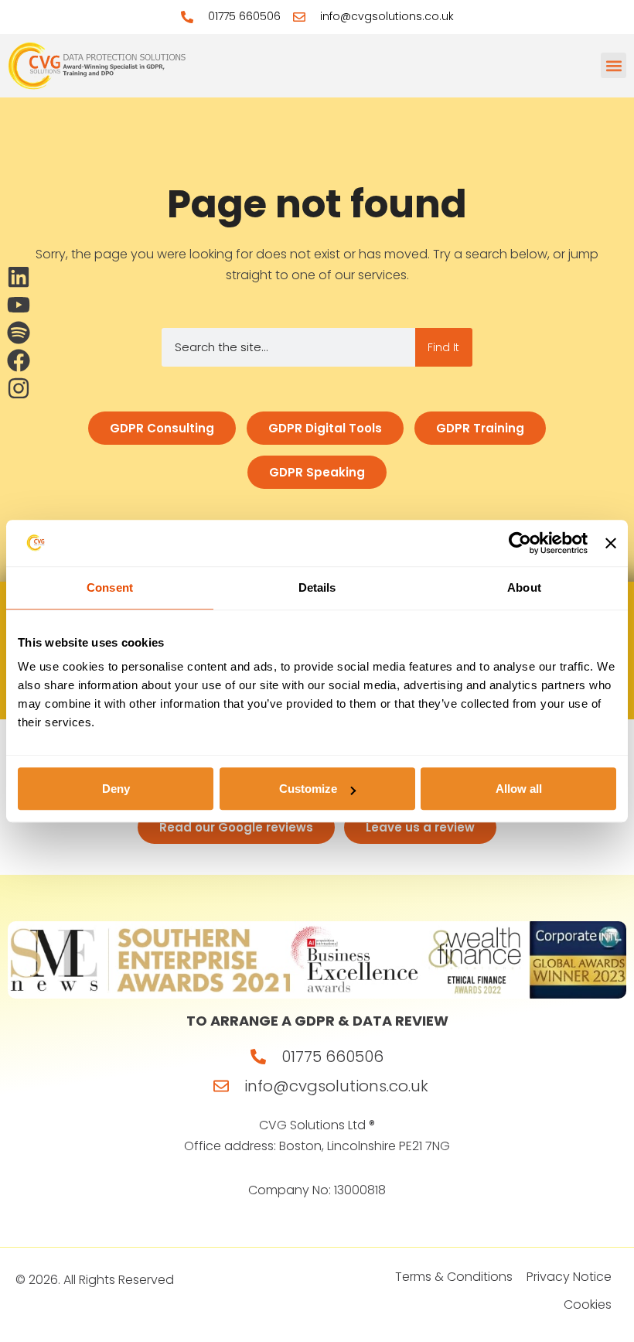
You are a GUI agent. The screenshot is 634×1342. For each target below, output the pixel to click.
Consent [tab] (110, 587)
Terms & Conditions (454, 1277)
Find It (443, 347)
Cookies (588, 1304)
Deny (116, 788)
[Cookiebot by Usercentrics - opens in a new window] (520, 543)
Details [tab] (317, 587)
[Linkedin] (18, 277)
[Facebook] (18, 360)
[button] (613, 65)
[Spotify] (18, 333)
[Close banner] (610, 543)
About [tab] (524, 587)
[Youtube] (18, 305)
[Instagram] (18, 388)
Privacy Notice (569, 1277)
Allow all (519, 788)
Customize (308, 788)
